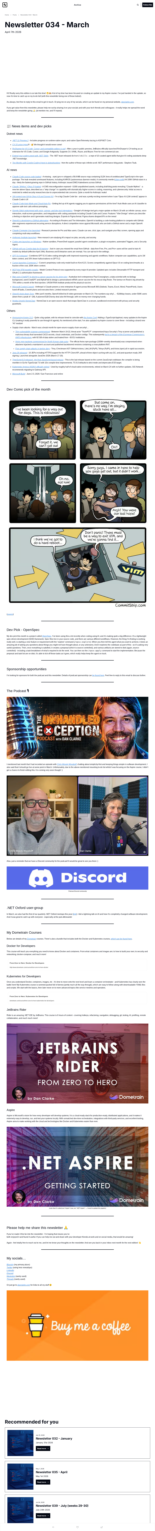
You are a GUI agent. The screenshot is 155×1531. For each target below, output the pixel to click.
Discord (10, 1273)
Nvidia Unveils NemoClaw (23, 301)
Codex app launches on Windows (26, 242)
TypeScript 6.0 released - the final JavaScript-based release (37, 360)
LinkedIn (10, 1270)
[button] (43, 1448)
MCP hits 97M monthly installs (25, 270)
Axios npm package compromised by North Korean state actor (41, 342)
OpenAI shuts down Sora (23, 294)
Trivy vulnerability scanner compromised (32, 332)
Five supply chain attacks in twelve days (32, 349)
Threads (10, 1279)
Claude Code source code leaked (26, 177)
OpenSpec (46, 636)
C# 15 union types (20, 145)
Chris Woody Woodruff (66, 764)
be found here (98, 675)
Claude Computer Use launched (26, 230)
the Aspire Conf (90, 318)
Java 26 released (19, 353)
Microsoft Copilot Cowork (23, 287)
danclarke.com (127, 102)
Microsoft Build (18, 374)
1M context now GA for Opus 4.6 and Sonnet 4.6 (32, 197)
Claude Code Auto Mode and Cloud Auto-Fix (31, 204)
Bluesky (10, 1265)
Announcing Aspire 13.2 (22, 318)
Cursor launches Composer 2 (25, 263)
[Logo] (5, 5)
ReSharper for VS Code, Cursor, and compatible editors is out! (39, 149)
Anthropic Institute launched (24, 238)
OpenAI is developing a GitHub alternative (30, 221)
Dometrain (31, 939)
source (10, 614)
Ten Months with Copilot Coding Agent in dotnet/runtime (36, 163)
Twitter (9, 1267)
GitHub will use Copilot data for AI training (30, 249)
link (74, 914)
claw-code (119, 180)
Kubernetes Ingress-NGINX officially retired (30, 367)
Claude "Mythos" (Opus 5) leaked (26, 187)
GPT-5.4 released (19, 256)
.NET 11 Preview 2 (20, 140)
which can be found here (121, 939)
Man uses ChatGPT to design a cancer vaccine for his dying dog (39, 277)
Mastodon (11, 1276)
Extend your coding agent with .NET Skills (30, 156)
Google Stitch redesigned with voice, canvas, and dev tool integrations (42, 211)
